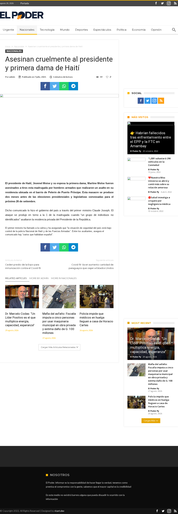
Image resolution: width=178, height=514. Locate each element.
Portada (25, 3)
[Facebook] (156, 3)
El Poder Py (135, 151)
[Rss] (175, 3)
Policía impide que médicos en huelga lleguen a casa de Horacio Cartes (96, 319)
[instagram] (169, 3)
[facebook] (45, 86)
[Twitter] (162, 3)
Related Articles (16, 278)
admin (12, 77)
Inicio (7, 46)
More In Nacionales (64, 278)
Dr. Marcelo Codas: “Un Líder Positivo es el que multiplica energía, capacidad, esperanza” (20, 319)
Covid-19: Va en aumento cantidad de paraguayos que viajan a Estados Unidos (91, 264)
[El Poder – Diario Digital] (21, 11)
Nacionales (19, 46)
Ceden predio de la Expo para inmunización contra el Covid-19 (23, 264)
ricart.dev (59, 510)
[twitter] (54, 86)
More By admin (38, 278)
